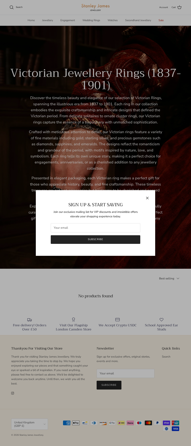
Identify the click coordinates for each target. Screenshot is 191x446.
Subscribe (95, 239)
